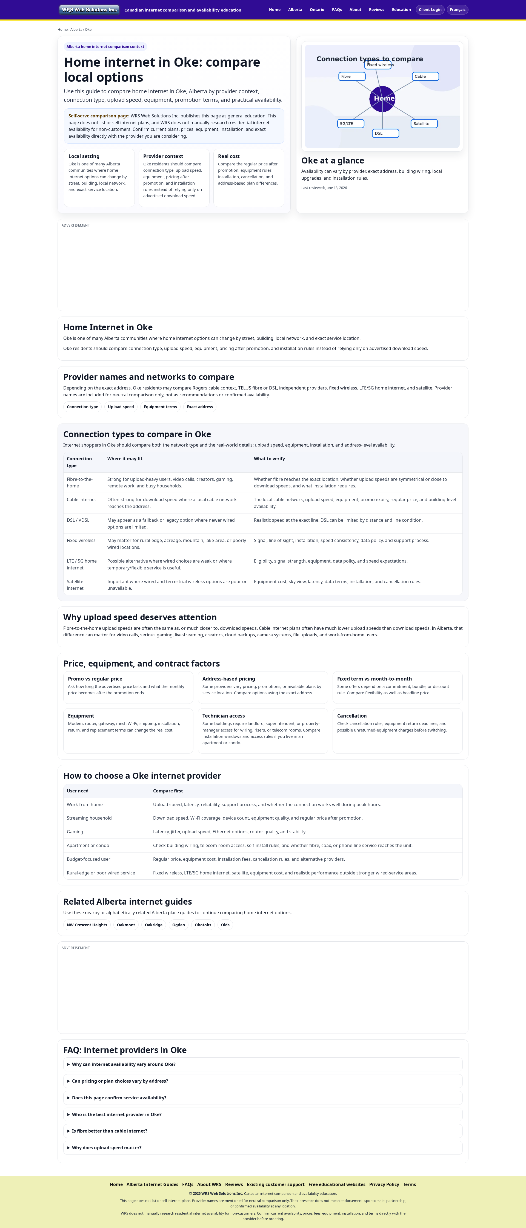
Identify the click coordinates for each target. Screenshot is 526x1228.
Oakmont (126, 924)
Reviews (376, 9)
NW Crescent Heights (87, 924)
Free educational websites (336, 1184)
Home (275, 9)
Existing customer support (276, 1184)
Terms (409, 1184)
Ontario (317, 9)
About (355, 9)
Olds (225, 924)
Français (457, 9)
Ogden (178, 924)
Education (401, 9)
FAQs (337, 9)
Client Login (430, 9)
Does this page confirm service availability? (119, 1098)
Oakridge (153, 924)
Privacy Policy (384, 1184)
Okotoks (203, 924)
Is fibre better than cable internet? (109, 1131)
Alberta (295, 9)
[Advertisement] (226, 268)
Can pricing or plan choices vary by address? (120, 1081)
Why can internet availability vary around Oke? (124, 1064)
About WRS (209, 1184)
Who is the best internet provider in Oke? (117, 1114)
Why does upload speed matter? (107, 1148)
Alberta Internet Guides (152, 1184)
